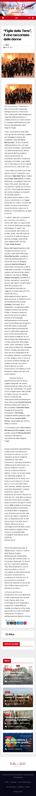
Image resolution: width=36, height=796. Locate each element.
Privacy (27, 787)
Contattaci (20, 787)
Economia (9, 737)
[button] (29, 18)
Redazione (25, 678)
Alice (7, 45)
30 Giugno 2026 (13, 723)
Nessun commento (15, 681)
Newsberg (31, 774)
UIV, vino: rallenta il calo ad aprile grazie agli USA (16, 742)
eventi (7, 692)
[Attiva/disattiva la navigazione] (16, 17)
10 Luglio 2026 (12, 678)
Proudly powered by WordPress (12, 774)
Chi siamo (13, 782)
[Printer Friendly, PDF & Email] (10, 620)
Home (7, 782)
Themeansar (19, 777)
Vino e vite (9, 669)
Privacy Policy (18, 791)
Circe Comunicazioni (24, 782)
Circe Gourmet (11, 787)
